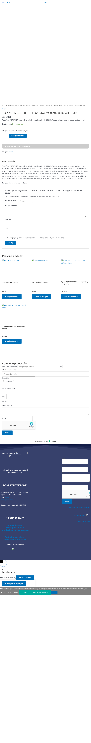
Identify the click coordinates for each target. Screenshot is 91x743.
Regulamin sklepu (80, 515)
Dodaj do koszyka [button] (11, 297)
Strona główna (7, 105)
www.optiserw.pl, (15, 525)
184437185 (8, 497)
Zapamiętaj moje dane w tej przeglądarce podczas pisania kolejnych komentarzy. (36, 238)
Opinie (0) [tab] (11, 161)
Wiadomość (7, 406)
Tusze (42, 105)
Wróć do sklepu (25, 578)
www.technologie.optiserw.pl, (15, 530)
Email (4, 402)
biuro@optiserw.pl (7, 500)
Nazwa (8, 220)
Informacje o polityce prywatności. (78, 507)
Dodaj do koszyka (18, 135)
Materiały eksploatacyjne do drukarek (25, 105)
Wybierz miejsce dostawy (18, 146)
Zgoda (25, 592)
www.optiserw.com (15, 527)
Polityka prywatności (40, 592)
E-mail (8, 229)
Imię (4, 397)
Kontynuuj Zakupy (14, 583)
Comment (65, 484)
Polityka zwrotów (84, 521)
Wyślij (7, 433)
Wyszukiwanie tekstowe (10, 370)
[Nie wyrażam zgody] (54, 592)
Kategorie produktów (9, 367)
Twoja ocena (11, 200)
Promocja (9, 381)
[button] (45, 557)
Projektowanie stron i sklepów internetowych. (15, 538)
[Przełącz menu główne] (45, 2)
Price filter (6, 378)
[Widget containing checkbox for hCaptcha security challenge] (19, 425)
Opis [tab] (4, 161)
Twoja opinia (11, 206)
